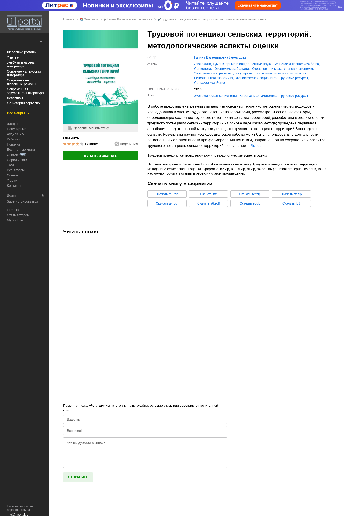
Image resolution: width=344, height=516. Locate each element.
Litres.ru (13, 210)
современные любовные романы (21, 82)
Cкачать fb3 (291, 203)
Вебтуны (13, 139)
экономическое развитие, (214, 73)
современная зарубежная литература (25, 91)
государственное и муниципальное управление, (272, 73)
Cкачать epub (250, 203)
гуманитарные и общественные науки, (243, 64)
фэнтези (13, 57)
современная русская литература (24, 73)
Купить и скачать (100, 156)
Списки (12, 155)
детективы (15, 98)
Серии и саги (17, 160)
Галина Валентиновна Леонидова (129, 19)
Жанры (12, 124)
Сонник (12, 175)
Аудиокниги (16, 134)
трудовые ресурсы (293, 96)
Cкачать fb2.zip (167, 194)
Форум (12, 180)
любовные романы (21, 52)
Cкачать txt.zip (250, 194)
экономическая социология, (256, 78)
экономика (91, 19)
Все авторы (16, 170)
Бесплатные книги (21, 149)
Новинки (13, 144)
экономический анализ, (233, 68)
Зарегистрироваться (22, 201)
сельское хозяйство (209, 82)
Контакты (14, 185)
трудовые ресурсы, (294, 78)
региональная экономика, (214, 78)
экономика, (203, 64)
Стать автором (18, 215)
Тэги (10, 165)
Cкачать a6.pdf (208, 203)
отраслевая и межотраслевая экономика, (284, 68)
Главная (68, 19)
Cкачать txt (208, 194)
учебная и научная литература (22, 64)
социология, (204, 68)
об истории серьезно (23, 103)
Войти (11, 195)
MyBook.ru (15, 220)
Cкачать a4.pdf (167, 203)
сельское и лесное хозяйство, (297, 64)
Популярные (16, 129)
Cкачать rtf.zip (291, 194)
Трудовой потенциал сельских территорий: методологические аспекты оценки (207, 155)
